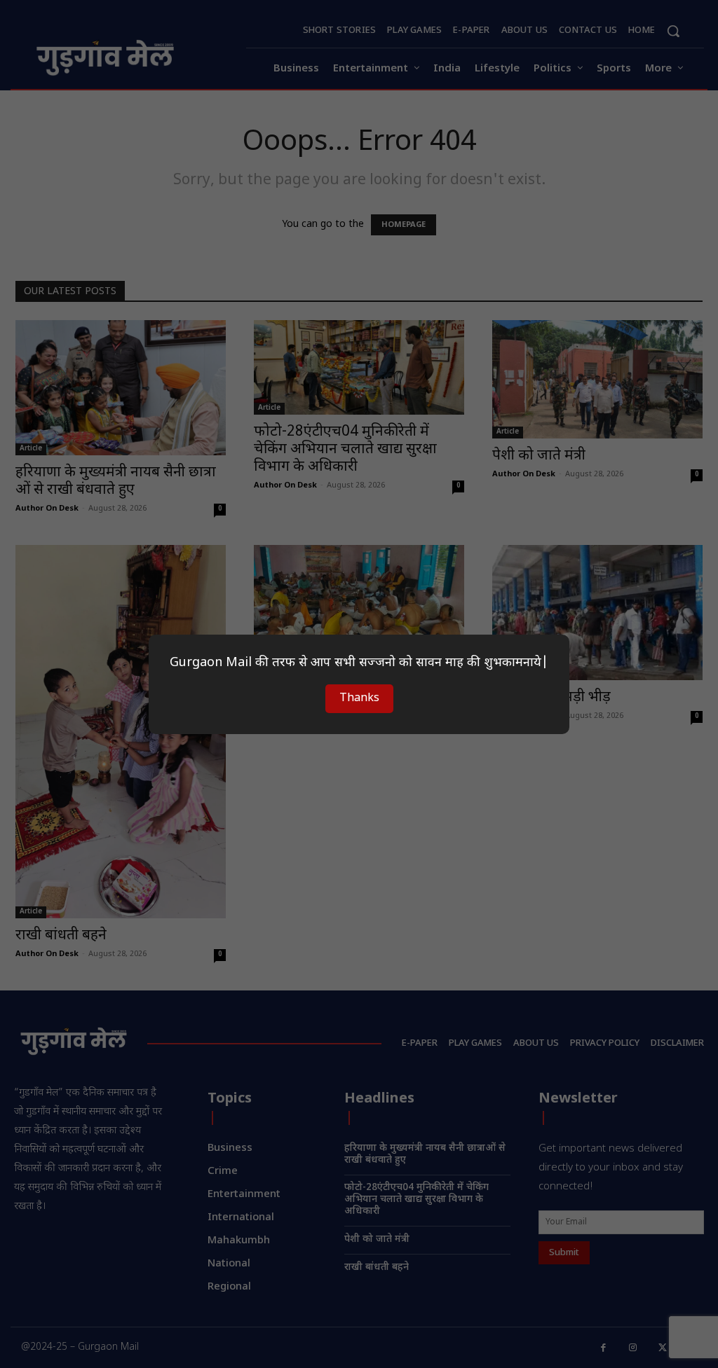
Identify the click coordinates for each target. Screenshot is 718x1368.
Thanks (359, 698)
